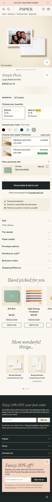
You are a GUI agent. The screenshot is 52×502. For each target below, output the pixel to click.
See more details (22, 169)
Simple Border (15, 375)
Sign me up (39, 479)
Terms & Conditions (32, 425)
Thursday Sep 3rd (35, 192)
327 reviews (19, 97)
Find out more (11, 320)
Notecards (32, 14)
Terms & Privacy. (11, 487)
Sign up (44, 419)
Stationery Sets (22, 14)
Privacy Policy (44, 425)
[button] (47, 462)
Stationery (11, 14)
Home (4, 14)
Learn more (45, 135)
